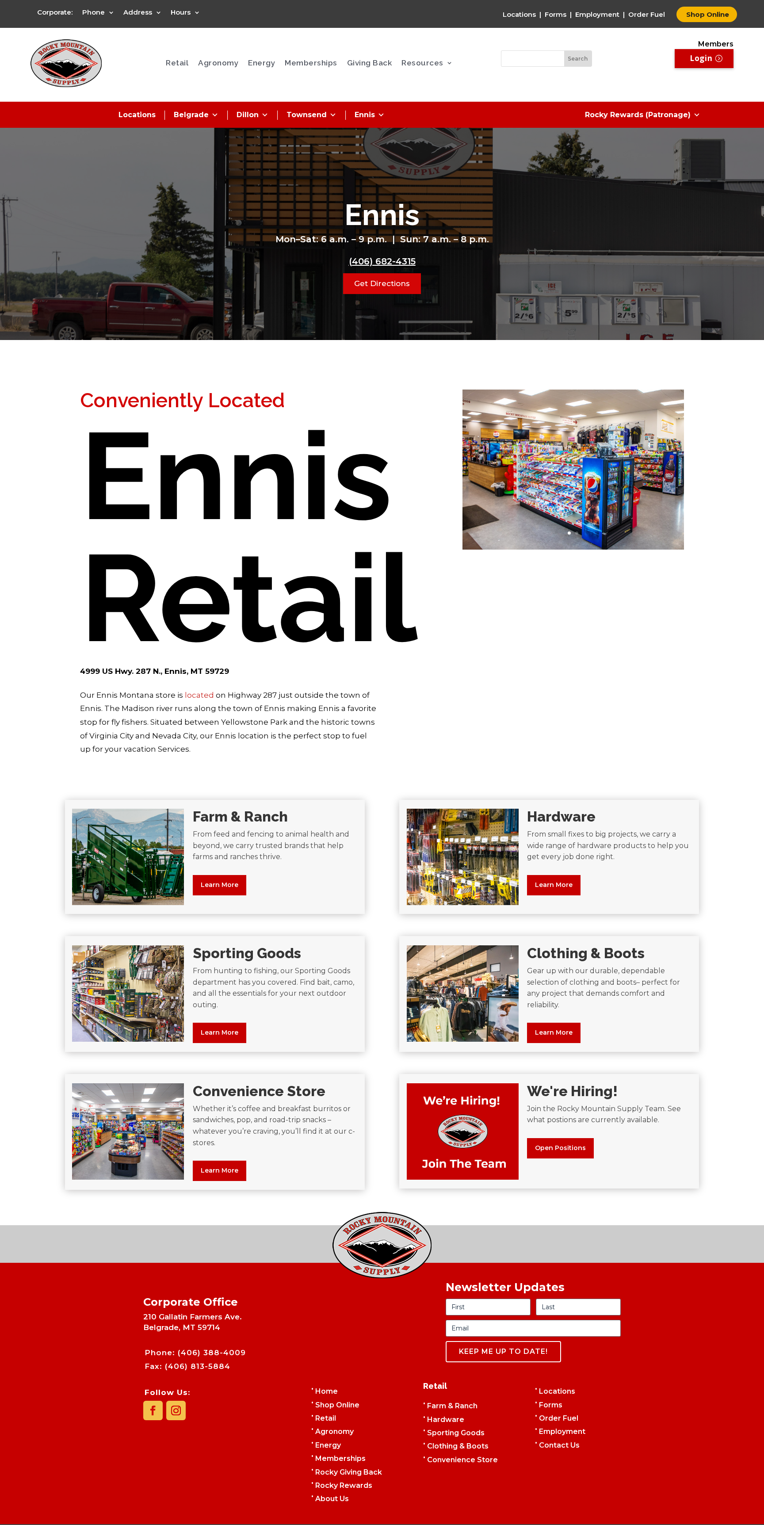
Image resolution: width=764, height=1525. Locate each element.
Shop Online (706, 14)
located (199, 695)
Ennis (365, 115)
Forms (555, 14)
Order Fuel (646, 14)
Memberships (311, 62)
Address (137, 12)
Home (326, 1391)
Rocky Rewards (343, 1485)
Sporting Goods (456, 1433)
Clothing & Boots (458, 1446)
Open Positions (560, 1148)
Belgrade (191, 115)
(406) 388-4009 (212, 1352)
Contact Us (559, 1445)
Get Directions (382, 283)
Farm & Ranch (452, 1406)
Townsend (306, 115)
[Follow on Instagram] (176, 1410)
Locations (519, 14)
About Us (332, 1498)
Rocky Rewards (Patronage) (638, 115)
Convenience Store (462, 1460)
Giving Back (369, 62)
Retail (177, 62)
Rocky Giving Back (348, 1472)
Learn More (219, 885)
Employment (597, 14)
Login (701, 58)
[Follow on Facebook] (153, 1410)
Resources (422, 62)
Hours (181, 12)
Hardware (445, 1419)
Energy (261, 62)
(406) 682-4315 (382, 261)
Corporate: (55, 12)
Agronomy (218, 62)
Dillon (248, 115)
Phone (93, 12)
